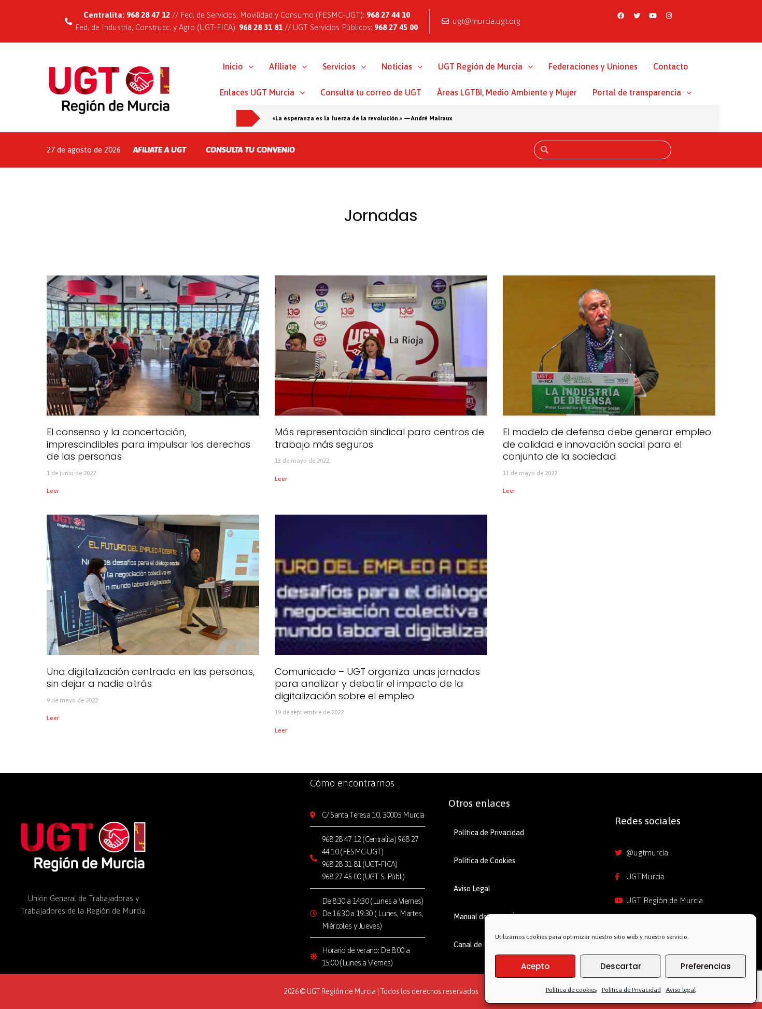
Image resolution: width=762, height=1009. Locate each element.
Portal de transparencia (636, 92)
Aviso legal (681, 989)
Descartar (620, 966)
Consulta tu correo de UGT (370, 92)
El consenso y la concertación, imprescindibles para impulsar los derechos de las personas (148, 444)
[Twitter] (636, 15)
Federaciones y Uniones (593, 66)
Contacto (670, 66)
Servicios (339, 66)
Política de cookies (571, 989)
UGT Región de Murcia (480, 66)
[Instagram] (668, 15)
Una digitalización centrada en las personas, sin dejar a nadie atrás (151, 677)
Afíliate (283, 66)
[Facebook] (620, 15)
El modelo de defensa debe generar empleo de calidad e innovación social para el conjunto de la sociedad (607, 444)
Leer (53, 490)
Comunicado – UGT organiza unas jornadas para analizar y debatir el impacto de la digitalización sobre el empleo (377, 683)
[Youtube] (652, 15)
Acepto (535, 966)
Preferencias (706, 966)
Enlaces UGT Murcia (257, 92)
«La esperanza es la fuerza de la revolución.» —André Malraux (363, 118)
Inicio (233, 66)
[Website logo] (109, 89)
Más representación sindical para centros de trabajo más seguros (379, 437)
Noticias (397, 66)
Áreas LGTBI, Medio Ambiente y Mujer (507, 92)
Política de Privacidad (631, 989)
